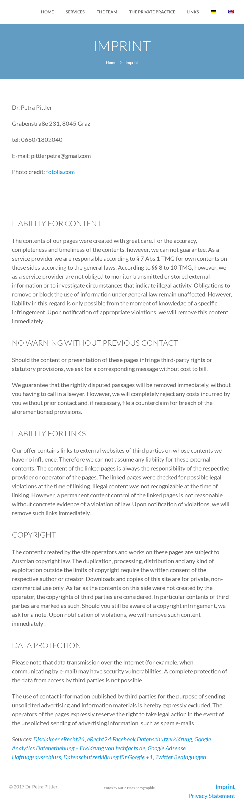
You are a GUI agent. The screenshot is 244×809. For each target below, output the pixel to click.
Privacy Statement (211, 795)
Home (111, 62)
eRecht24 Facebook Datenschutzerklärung (139, 739)
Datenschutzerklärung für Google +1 (108, 756)
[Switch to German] (213, 12)
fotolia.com (60, 171)
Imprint (225, 786)
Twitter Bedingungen (180, 756)
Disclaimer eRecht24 (59, 739)
